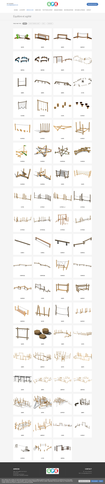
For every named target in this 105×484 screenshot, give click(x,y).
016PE (82, 184)
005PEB (42, 70)
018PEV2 (82, 252)
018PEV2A (22, 275)
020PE (62, 298)
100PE (62, 344)
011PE (82, 92)
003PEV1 (82, 47)
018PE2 (42, 252)
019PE (42, 298)
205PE (42, 389)
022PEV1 (82, 321)
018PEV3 (62, 275)
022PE (62, 321)
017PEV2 (82, 207)
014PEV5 (22, 184)
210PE (62, 435)
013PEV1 (82, 115)
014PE (62, 138)
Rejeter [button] (101, 481)
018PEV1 (62, 252)
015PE (62, 184)
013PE (62, 115)
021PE (42, 321)
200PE (22, 367)
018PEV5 (22, 298)
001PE (22, 47)
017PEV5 (82, 229)
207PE (42, 412)
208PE (82, 412)
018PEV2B (42, 275)
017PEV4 (62, 229)
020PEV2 (22, 321)
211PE (42, 458)
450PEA (62, 458)
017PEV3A (42, 229)
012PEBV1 (42, 115)
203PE (22, 389)
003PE (62, 47)
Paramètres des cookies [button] (84, 481)
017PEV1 (42, 207)
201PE (62, 367)
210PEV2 (22, 458)
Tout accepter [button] (94, 481)
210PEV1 (82, 435)
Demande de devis (92, 4)
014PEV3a (62, 161)
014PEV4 (82, 161)
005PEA (22, 70)
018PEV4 (82, 275)
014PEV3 (42, 161)
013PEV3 (42, 138)
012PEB (22, 115)
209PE (22, 435)
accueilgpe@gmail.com (86, 473)
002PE (42, 47)
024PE (42, 344)
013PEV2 (22, 138)
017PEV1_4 (62, 207)
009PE (42, 92)
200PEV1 (42, 367)
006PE (62, 70)
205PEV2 (82, 389)
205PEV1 (62, 389)
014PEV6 (42, 184)
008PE (22, 92)
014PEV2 (22, 161)
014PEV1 (82, 138)
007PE (82, 70)
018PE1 (22, 252)
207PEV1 (62, 412)
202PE (82, 367)
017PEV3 (22, 229)
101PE (82, 344)
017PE (22, 207)
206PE (22, 412)
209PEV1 (42, 435)
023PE (22, 344)
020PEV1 (82, 298)
